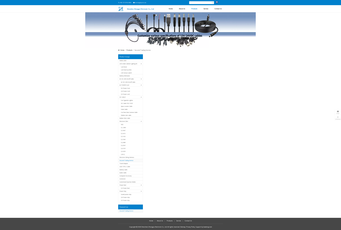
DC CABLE (123, 97)
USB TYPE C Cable (125, 166)
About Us (160, 221)
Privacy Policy (190, 227)
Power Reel (123, 185)
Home (151, 221)
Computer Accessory (126, 176)
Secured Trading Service (126, 160)
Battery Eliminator (125, 76)
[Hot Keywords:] (212, 2)
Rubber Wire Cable (125, 118)
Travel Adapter (124, 163)
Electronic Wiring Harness (127, 157)
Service (178, 221)
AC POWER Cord (124, 85)
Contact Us (188, 221)
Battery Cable (123, 170)
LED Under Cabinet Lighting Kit (128, 64)
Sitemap (183, 227)
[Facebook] (217, 2)
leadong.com (207, 227)
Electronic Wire (124, 121)
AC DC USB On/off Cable (127, 79)
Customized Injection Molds (128, 182)
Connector (123, 179)
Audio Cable (123, 173)
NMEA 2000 (123, 60)
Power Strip (123, 191)
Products (170, 221)
